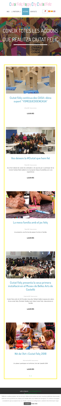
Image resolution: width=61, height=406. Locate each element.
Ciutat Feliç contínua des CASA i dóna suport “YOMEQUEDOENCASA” (30, 99)
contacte (33, 11)
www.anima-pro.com (31, 393)
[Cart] (44, 11)
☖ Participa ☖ (16, 11)
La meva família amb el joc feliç (30, 222)
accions (25, 11)
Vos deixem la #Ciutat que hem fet (30, 158)
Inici (8, 11)
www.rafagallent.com (35, 391)
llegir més (34, 403)
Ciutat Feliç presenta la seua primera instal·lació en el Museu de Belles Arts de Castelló (30, 286)
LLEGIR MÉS (30, 113)
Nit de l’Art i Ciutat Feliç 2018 (30, 353)
